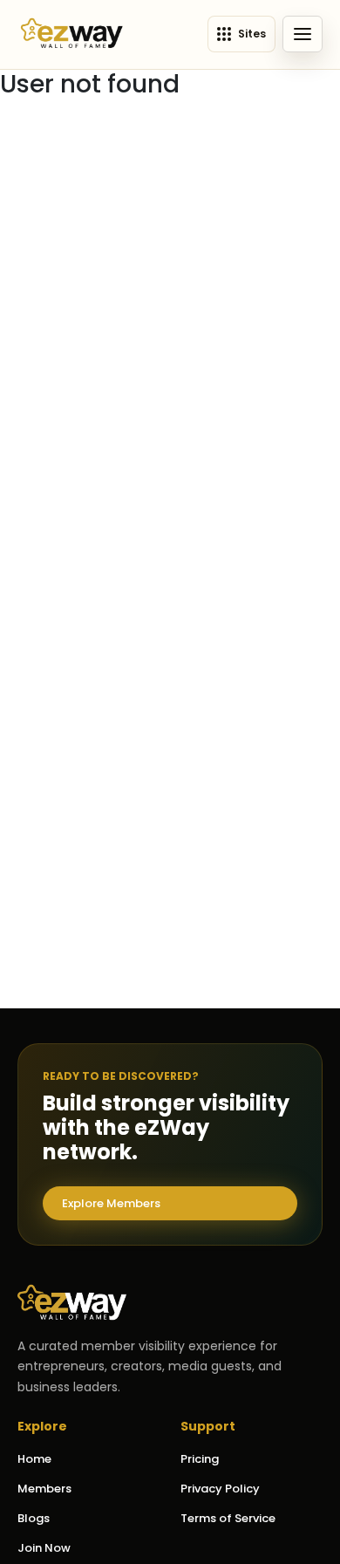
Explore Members (111, 1203)
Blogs (33, 1518)
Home (34, 1459)
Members (44, 1488)
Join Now (44, 1548)
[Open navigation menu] (302, 34)
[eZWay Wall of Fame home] (71, 34)
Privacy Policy (220, 1488)
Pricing (199, 1459)
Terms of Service (227, 1518)
